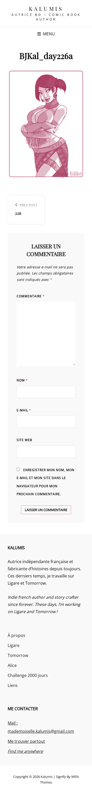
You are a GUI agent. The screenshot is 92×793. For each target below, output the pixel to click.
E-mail (24, 410)
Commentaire (31, 296)
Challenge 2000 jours (28, 675)
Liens (13, 685)
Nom (22, 380)
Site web (24, 440)
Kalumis (46, 8)
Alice (12, 665)
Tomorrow (18, 655)
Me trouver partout (26, 741)
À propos (16, 635)
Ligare (13, 645)
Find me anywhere (25, 751)
